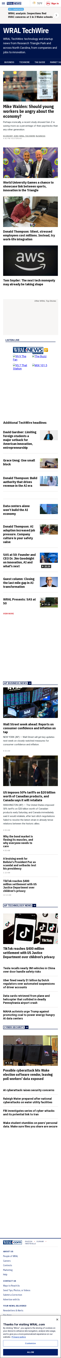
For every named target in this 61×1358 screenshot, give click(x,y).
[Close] (57, 1319)
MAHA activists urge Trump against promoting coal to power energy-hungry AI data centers (29, 1015)
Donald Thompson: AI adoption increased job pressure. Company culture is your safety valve (19, 534)
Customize (30, 1343)
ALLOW (30, 1352)
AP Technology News (18, 905)
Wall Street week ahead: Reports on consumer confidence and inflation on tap (29, 728)
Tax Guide (40, 62)
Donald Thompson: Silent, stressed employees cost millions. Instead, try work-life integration (29, 235)
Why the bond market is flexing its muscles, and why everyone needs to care (18, 841)
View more (8, 614)
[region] (30, 1336)
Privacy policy (19, 1337)
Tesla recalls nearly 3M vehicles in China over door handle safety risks (29, 970)
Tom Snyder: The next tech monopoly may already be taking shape (29, 282)
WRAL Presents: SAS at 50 (19, 601)
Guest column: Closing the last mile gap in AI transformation (18, 583)
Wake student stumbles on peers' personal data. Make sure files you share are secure (30, 1124)
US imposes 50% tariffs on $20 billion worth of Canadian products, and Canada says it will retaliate (29, 796)
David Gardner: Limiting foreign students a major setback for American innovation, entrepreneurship (19, 440)
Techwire (24, 62)
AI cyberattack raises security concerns (28, 1090)
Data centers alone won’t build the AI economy (16, 510)
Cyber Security (14, 1027)
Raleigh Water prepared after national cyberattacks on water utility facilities (27, 1100)
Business (9, 62)
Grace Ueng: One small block (19, 462)
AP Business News (15, 683)
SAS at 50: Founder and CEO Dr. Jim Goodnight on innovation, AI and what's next (19, 560)
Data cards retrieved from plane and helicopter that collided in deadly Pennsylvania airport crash (26, 999)
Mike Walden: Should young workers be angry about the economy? (28, 111)
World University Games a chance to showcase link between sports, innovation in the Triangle (28, 186)
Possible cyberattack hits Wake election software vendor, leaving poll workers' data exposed (28, 1074)
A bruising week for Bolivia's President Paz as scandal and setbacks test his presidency (19, 863)
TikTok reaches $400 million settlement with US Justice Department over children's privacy (20, 886)
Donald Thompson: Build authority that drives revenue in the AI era (20, 482)
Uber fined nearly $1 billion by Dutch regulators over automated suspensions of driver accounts (29, 984)
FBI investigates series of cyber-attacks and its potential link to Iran (28, 1112)
